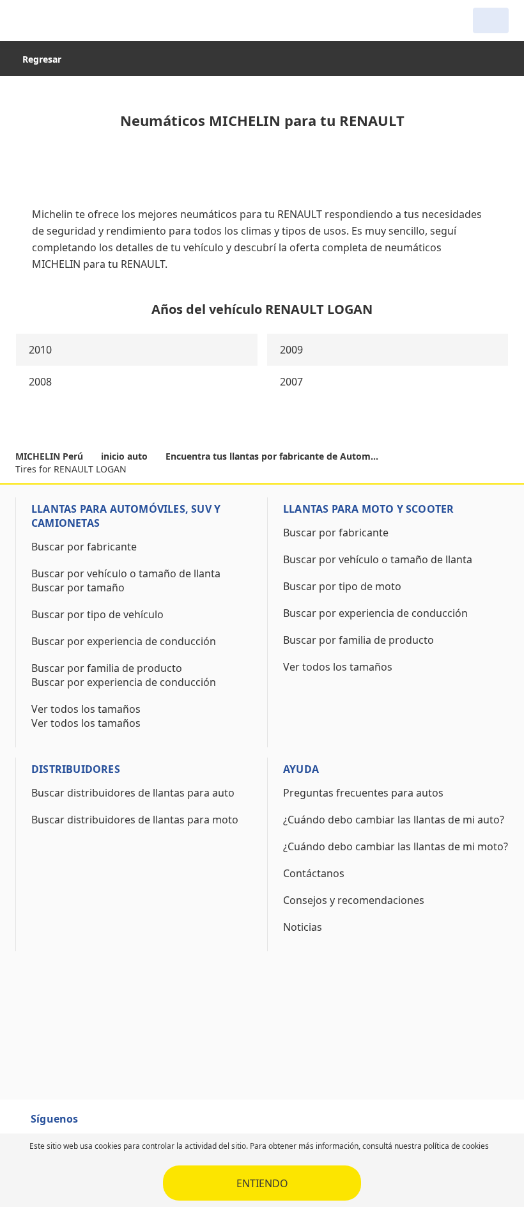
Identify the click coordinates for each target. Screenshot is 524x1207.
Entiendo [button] (262, 1183)
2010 (40, 350)
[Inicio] (80, 20)
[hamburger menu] (28, 20)
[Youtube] (122, 1124)
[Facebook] (99, 1124)
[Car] (491, 20)
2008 (40, 382)
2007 (291, 382)
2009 (291, 350)
